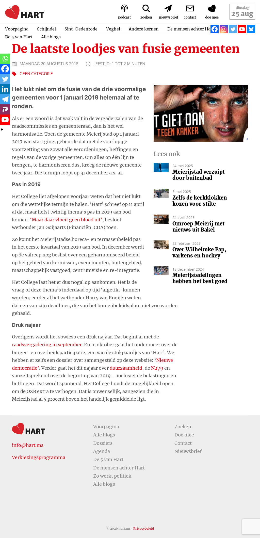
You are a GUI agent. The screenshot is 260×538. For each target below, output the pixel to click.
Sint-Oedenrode (81, 28)
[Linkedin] (5, 89)
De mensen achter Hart (190, 28)
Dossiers (102, 443)
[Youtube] (242, 29)
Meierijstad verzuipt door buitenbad (198, 175)
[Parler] (5, 109)
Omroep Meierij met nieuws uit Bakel (198, 227)
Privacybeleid (143, 528)
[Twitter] (233, 29)
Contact (183, 443)
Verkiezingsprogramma (38, 457)
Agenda (101, 451)
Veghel (113, 28)
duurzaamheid (126, 368)
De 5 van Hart (18, 36)
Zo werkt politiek (112, 476)
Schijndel (46, 28)
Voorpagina (16, 28)
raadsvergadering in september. (47, 345)
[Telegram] (5, 99)
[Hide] (2, 129)
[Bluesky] (251, 29)
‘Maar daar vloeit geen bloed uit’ (66, 220)
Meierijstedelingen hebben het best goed (200, 278)
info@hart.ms (27, 445)
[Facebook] (214, 29)
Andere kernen (144, 28)
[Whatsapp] (5, 59)
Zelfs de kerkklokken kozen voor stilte (199, 201)
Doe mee (184, 435)
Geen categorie (36, 74)
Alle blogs (51, 36)
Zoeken (182, 427)
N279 (157, 368)
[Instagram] (224, 29)
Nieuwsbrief (188, 451)
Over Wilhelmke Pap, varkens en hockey (199, 253)
